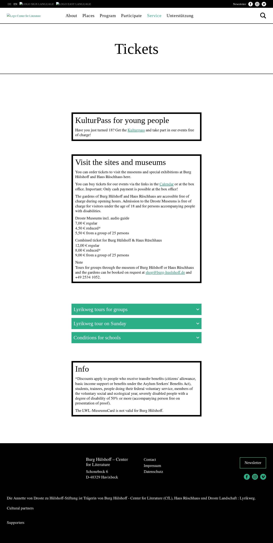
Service (154, 15)
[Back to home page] (24, 15)
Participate (131, 15)
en (15, 4)
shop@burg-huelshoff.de (165, 272)
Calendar (167, 183)
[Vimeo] (264, 4)
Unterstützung (180, 15)
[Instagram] (257, 4)
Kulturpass (136, 129)
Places (88, 15)
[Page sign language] (37, 4)
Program (108, 15)
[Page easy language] (73, 4)
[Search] (263, 16)
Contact (150, 459)
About (71, 15)
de (9, 4)
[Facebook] (250, 4)
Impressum (152, 465)
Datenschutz (153, 471)
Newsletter (239, 4)
